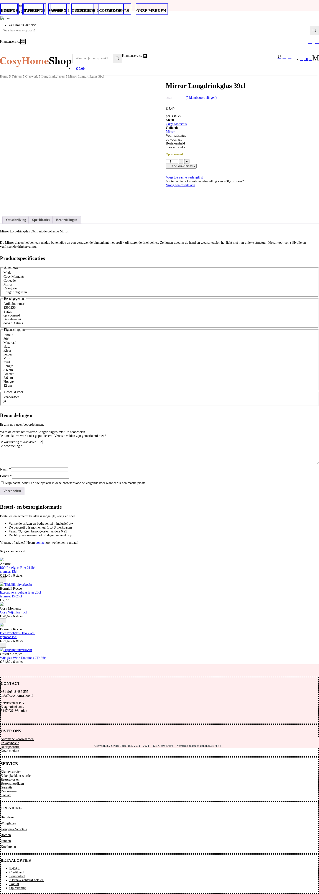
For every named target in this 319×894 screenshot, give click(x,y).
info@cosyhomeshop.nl (17, 695)
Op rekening (17, 888)
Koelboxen (8, 847)
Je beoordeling (11, 446)
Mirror (170, 131)
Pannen (6, 841)
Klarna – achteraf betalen (26, 880)
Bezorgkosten (10, 779)
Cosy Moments (176, 124)
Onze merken (10, 751)
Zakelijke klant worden (16, 775)
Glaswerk (31, 76)
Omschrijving (16, 220)
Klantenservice (11, 772)
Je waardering (11, 442)
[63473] (3, 645)
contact (40, 542)
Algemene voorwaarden (17, 739)
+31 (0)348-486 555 (14, 691)
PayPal (14, 884)
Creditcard (16, 872)
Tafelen (17, 76)
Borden (6, 835)
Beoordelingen (66, 220)
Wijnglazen (8, 823)
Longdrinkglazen (53, 76)
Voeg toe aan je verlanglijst (184, 177)
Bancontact (17, 876)
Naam (5, 469)
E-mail (6, 476)
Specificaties (41, 220)
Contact (6, 795)
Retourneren (9, 791)
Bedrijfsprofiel (10, 747)
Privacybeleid (10, 743)
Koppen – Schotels (14, 829)
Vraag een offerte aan (180, 185)
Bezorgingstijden (12, 783)
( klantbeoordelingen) (201, 97)
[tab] (16, 220)
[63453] (3, 580)
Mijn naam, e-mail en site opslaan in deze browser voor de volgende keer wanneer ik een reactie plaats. (75, 483)
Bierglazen (8, 817)
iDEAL (14, 868)
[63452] (3, 620)
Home (4, 76)
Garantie (6, 787)
